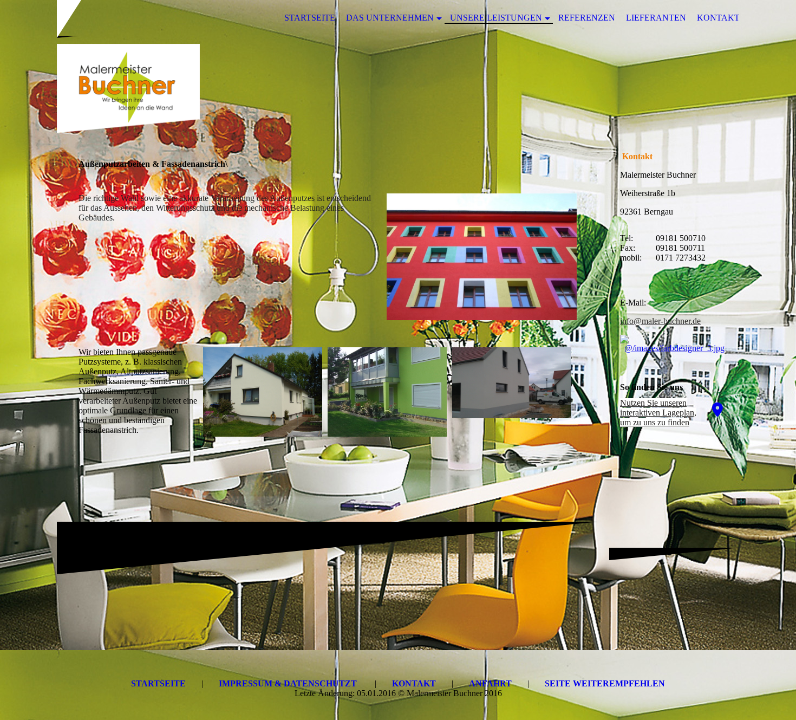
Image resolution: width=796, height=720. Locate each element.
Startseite (309, 17)
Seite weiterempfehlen (605, 683)
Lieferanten (656, 17)
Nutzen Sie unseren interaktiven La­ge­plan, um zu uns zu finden (658, 412)
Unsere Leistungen (496, 17)
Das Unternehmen (390, 17)
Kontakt (718, 17)
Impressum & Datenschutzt (288, 683)
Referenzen (586, 17)
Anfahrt (490, 683)
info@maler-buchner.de (660, 321)
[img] (398, 88)
